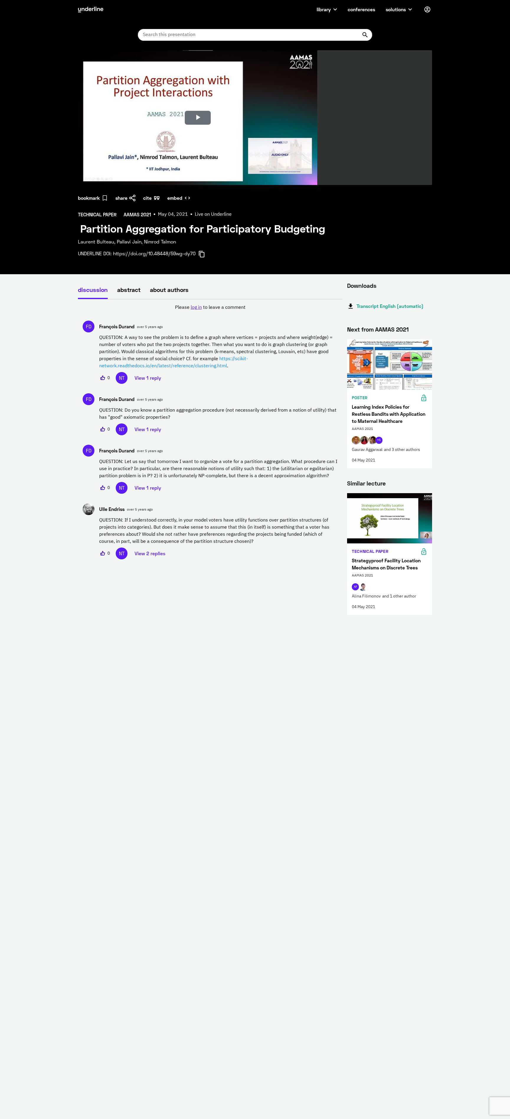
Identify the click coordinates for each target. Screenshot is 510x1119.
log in (196, 307)
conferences (361, 9)
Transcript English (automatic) (390, 306)
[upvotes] (102, 377)
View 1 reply (148, 378)
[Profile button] (427, 9)
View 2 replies (150, 553)
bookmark (89, 198)
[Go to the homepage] (90, 9)
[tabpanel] (210, 431)
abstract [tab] (128, 289)
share (121, 198)
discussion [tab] (93, 289)
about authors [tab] (169, 289)
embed (174, 198)
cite (147, 198)
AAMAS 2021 (392, 329)
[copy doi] (205, 254)
